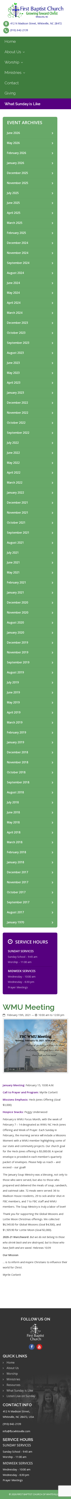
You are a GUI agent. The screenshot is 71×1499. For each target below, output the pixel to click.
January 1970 (15, 922)
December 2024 (17, 243)
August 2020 (15, 622)
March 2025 (14, 223)
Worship (12, 62)
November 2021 (17, 513)
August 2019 (15, 672)
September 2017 (18, 902)
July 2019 (13, 682)
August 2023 (15, 353)
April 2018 (13, 832)
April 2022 (13, 472)
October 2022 (16, 423)
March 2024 (14, 313)
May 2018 (13, 822)
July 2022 (13, 443)
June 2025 (13, 203)
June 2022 (13, 453)
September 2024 (18, 263)
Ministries (13, 72)
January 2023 (15, 393)
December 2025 (17, 173)
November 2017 (17, 882)
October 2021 (16, 523)
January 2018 (15, 862)
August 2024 (15, 273)
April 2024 (13, 303)
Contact (12, 83)
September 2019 (18, 662)
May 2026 (13, 143)
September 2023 (18, 343)
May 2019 (13, 702)
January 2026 (15, 163)
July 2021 (13, 553)
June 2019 (13, 692)
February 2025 (16, 233)
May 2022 (13, 463)
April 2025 (13, 213)
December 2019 (17, 642)
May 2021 (13, 572)
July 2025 (13, 193)
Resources (13, 1385)
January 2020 (15, 632)
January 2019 (15, 742)
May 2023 (13, 373)
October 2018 (16, 772)
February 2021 (16, 582)
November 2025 (17, 183)
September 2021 (18, 533)
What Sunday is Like (22, 104)
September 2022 (18, 433)
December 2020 (17, 602)
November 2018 (17, 762)
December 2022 (17, 403)
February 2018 (16, 852)
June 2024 (13, 283)
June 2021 (13, 562)
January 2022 (15, 493)
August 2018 (15, 792)
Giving (10, 93)
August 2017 (15, 912)
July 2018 (13, 802)
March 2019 (14, 722)
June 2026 (13, 133)
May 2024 (13, 293)
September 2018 (18, 782)
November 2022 (17, 413)
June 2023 (13, 363)
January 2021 (15, 592)
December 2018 (17, 752)
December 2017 (17, 872)
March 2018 (14, 842)
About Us (13, 52)
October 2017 (16, 892)
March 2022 (14, 482)
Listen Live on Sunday (21, 1396)
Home (10, 41)
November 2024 (17, 253)
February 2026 (16, 153)
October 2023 (16, 333)
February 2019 (16, 732)
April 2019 (13, 712)
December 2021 (17, 503)
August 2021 (15, 543)
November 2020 (17, 612)
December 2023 (17, 323)
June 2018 (13, 812)
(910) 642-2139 (19, 30)
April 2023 (13, 383)
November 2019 (17, 652)
